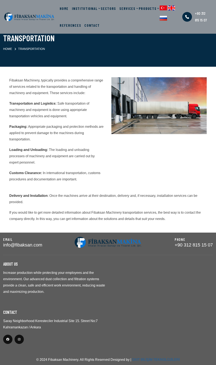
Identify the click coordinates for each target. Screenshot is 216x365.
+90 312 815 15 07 (194, 245)
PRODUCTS (148, 8)
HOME (64, 8)
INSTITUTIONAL (84, 8)
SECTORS (108, 8)
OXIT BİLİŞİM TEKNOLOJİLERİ (156, 359)
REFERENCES (70, 25)
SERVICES (127, 8)
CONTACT (92, 25)
